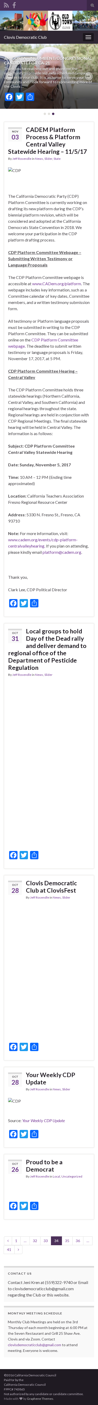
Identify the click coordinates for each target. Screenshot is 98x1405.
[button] (9, 76)
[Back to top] (86, 1393)
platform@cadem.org (62, 552)
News (39, 159)
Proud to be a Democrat (44, 1165)
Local (56, 1176)
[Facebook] (14, 4)
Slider (48, 159)
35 (67, 1240)
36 (78, 1240)
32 (35, 1240)
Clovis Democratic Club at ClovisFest (51, 886)
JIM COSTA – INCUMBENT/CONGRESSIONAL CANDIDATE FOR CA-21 (48, 60)
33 (46, 1240)
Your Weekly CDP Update (50, 1078)
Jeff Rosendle (21, 159)
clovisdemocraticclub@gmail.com (34, 1345)
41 (9, 1249)
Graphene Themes (40, 1399)
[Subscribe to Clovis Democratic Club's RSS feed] (6, 4)
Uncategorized (71, 1176)
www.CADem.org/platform (56, 283)
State (57, 159)
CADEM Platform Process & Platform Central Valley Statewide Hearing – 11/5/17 (47, 140)
